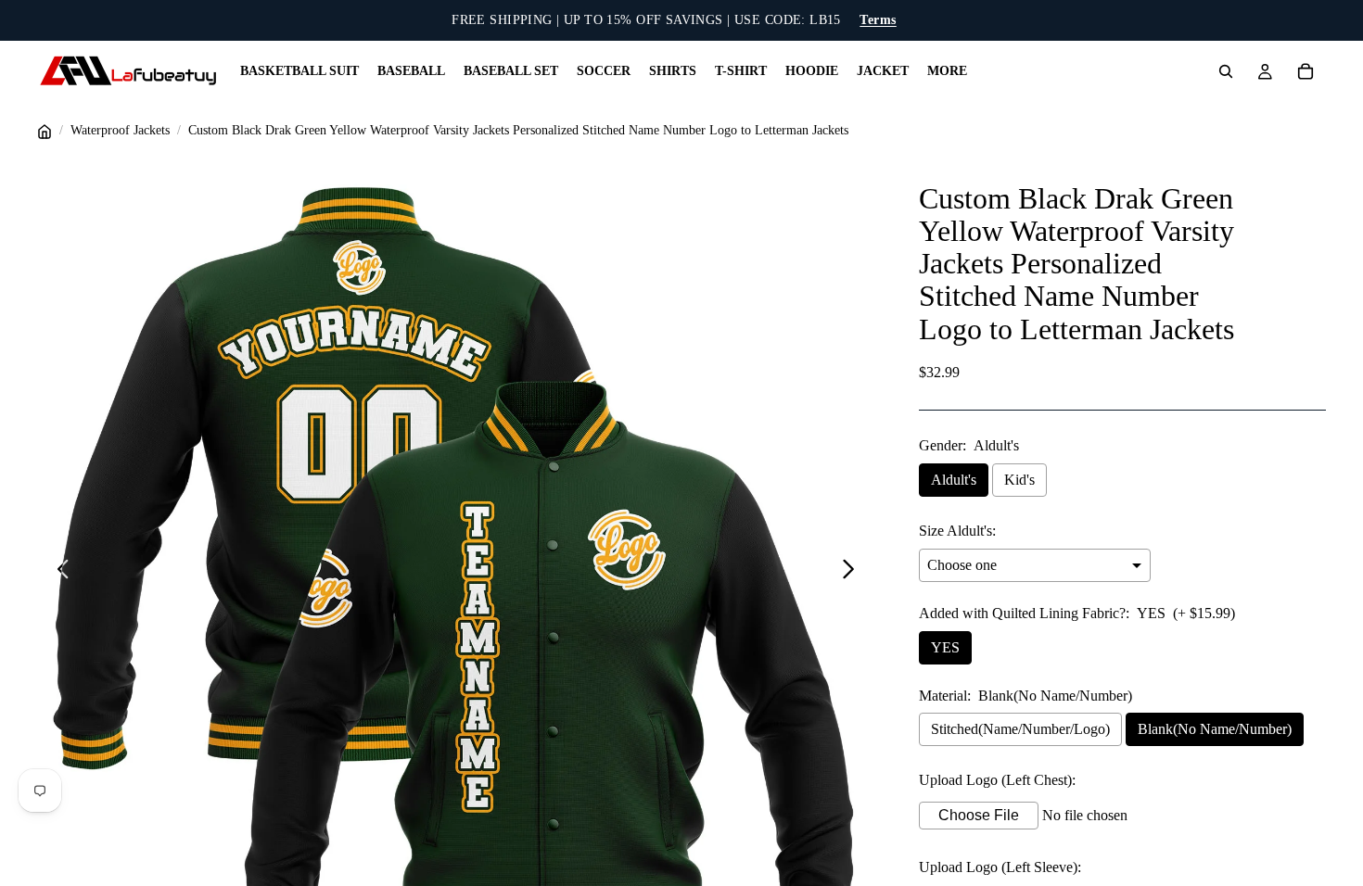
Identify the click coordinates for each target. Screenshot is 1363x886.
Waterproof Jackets (120, 130)
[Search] (1225, 71)
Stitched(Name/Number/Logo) (1020, 729)
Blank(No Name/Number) (1215, 729)
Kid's (1019, 479)
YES (945, 647)
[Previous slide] (58, 572)
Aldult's (953, 479)
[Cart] (1305, 71)
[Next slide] (853, 572)
